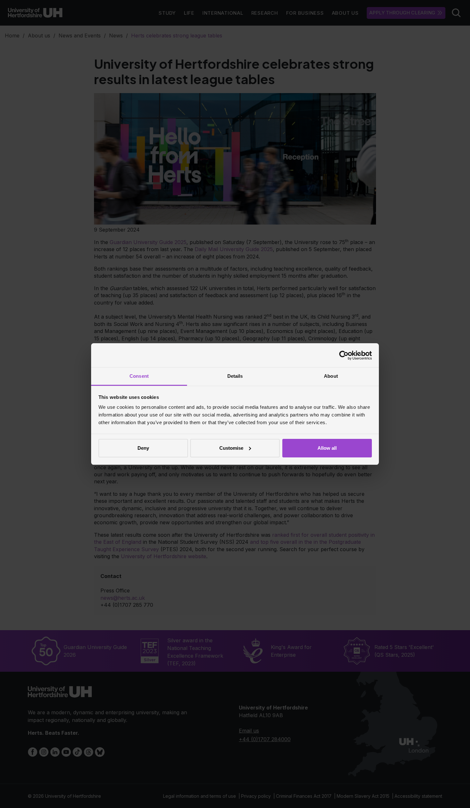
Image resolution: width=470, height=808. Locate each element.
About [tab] (331, 376)
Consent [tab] (139, 376)
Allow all (327, 448)
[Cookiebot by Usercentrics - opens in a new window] (344, 355)
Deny (143, 448)
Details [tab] (235, 376)
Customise (231, 448)
